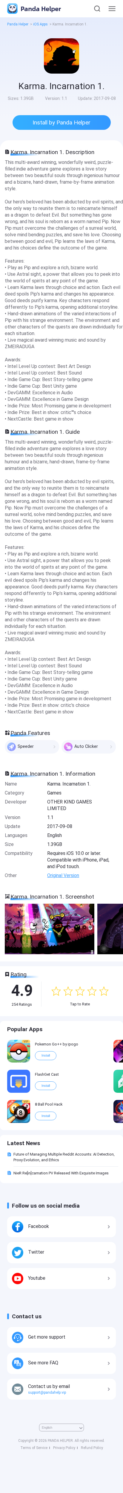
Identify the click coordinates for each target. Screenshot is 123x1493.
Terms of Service (33, 1448)
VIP (26, 1041)
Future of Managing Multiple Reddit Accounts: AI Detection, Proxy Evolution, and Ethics (64, 1157)
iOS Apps (40, 24)
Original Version (63, 875)
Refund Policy (92, 1448)
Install (45, 1055)
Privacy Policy (64, 1448)
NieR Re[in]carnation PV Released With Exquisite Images (61, 1173)
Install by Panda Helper (61, 122)
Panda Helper (40, 8)
